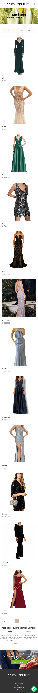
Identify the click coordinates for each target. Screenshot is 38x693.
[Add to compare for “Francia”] (21, 267)
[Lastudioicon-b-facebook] (17, 685)
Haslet (4, 465)
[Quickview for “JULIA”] (19, 589)
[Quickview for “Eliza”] (19, 56)
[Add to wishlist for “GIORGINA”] (17, 315)
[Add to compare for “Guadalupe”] (21, 412)
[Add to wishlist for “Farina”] (17, 219)
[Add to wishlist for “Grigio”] (17, 364)
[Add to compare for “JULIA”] (21, 606)
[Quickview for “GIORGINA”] (19, 298)
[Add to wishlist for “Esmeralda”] (17, 170)
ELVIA (4, 126)
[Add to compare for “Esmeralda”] (21, 170)
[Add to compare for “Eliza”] (21, 73)
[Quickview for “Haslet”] (19, 443)
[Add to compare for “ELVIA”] (21, 122)
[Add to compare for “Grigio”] (21, 364)
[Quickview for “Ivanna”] (19, 492)
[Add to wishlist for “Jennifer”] (17, 558)
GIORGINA (6, 320)
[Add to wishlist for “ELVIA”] (17, 122)
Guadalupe (6, 417)
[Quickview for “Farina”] (19, 201)
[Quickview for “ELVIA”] (19, 104)
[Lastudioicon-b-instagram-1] (21, 685)
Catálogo (22, 18)
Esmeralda (6, 175)
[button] (34, 689)
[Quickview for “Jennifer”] (19, 540)
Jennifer (5, 562)
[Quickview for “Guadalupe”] (19, 395)
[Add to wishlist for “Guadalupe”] (17, 412)
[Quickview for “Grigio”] (19, 346)
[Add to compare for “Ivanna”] (21, 509)
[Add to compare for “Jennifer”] (21, 558)
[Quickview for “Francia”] (19, 250)
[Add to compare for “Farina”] (21, 219)
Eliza (3, 78)
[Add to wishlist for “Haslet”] (17, 461)
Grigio (4, 369)
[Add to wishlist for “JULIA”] (17, 606)
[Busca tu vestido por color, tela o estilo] (35, 4)
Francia (5, 272)
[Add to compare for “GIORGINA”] (21, 315)
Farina (4, 223)
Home (9, 18)
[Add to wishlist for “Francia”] (17, 267)
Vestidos (15, 18)
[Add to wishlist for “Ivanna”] (17, 509)
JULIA (4, 611)
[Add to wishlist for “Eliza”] (17, 73)
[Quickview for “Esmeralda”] (19, 153)
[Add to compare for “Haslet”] (21, 461)
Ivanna (4, 514)
